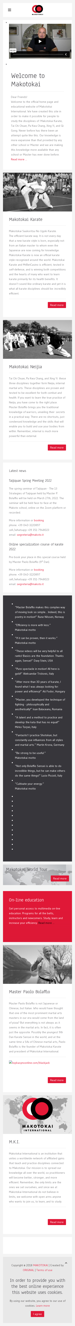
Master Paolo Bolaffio (29, 992)
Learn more (43, 1305)
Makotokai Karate (25, 219)
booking (39, 520)
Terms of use (44, 1270)
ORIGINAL (28, 1270)
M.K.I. (14, 1142)
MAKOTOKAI (40, 1265)
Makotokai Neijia (25, 367)
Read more (57, 305)
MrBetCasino (30, 264)
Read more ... (19, 159)
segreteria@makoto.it (30, 534)
